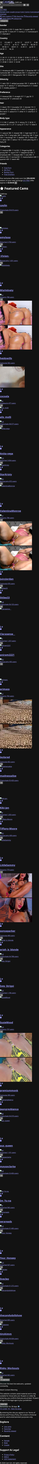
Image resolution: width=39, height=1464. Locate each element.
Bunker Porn (9, 172)
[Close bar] (15, 183)
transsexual (34, 12)
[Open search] (1, 7)
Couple (6, 1445)
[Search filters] (24, 5)
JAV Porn (7, 170)
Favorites (7, 1429)
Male (6, 1443)
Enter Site (4, 1404)
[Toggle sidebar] (1, 2)
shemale (3, 14)
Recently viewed (10, 1431)
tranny (27, 12)
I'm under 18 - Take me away (11, 1409)
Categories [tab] (4, 21)
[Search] (27, 5)
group (17, 12)
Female (6, 1441)
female (2, 12)
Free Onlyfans (9, 174)
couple (12, 12)
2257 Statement (10, 1459)
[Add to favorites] (1, 212)
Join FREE (3, 10)
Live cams (7, 1426)
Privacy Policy (9, 1455)
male (7, 12)
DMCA (6, 1457)
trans (22, 12)
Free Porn (7, 168)
